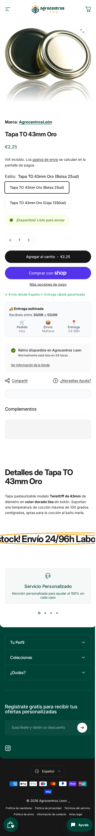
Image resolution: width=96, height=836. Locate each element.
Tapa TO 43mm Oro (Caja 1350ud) (38, 203)
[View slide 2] (45, 613)
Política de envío (44, 816)
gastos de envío (45, 159)
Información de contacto (72, 816)
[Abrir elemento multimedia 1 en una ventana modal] (82, 31)
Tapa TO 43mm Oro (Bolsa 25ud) (37, 187)
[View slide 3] (51, 613)
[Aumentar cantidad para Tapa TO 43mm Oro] (28, 240)
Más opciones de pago (48, 284)
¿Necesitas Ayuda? (75, 380)
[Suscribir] (78, 729)
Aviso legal (46, 822)
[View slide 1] (39, 613)
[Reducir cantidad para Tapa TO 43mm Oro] (10, 240)
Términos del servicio (19, 816)
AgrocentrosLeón (35, 121)
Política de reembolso (31, 810)
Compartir (20, 380)
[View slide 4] (57, 613)
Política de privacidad (61, 810)
